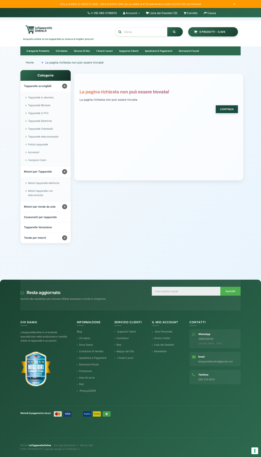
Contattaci (122, 338)
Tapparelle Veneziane (38, 227)
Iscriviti (230, 291)
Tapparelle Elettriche (40, 120)
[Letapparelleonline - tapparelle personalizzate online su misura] (66, 29)
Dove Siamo (86, 344)
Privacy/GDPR (87, 390)
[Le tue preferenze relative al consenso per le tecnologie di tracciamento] (254, 450)
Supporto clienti (128, 50)
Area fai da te (87, 377)
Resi (118, 344)
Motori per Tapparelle (38, 171)
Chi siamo (62, 50)
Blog (79, 331)
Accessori (33, 152)
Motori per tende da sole (40, 206)
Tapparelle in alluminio (41, 97)
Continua (227, 109)
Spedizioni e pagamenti (158, 50)
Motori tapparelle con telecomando (40, 193)
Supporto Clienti (126, 331)
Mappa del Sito (125, 351)
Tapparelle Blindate (39, 105)
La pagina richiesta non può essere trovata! (74, 62)
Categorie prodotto (37, 50)
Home (30, 62)
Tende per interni (35, 237)
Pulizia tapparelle (38, 144)
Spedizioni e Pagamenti (92, 357)
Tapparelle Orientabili (40, 128)
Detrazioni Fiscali (189, 50)
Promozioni (85, 371)
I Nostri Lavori (124, 357)
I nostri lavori (104, 50)
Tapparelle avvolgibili (37, 86)
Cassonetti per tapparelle (40, 217)
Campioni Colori (37, 160)
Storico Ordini (162, 338)
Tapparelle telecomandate (43, 136)
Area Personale (163, 331)
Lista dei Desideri (164, 344)
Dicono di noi (82, 50)
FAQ (81, 384)
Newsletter (160, 351)
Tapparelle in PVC (38, 113)
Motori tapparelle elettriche (43, 182)
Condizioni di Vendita (91, 351)
